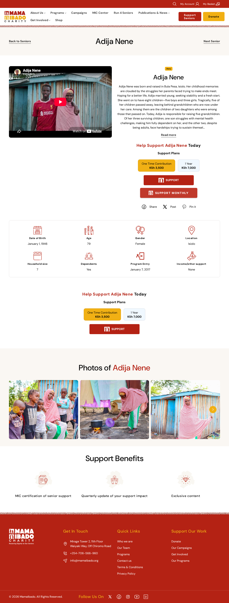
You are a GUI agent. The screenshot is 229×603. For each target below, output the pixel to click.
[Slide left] (16, 409)
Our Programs (180, 561)
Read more (168, 135)
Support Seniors (190, 16)
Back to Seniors (20, 41)
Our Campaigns (181, 548)
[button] (38, 13)
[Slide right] (212, 409)
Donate (213, 16)
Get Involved (179, 554)
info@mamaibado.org (84, 560)
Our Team (123, 548)
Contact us (124, 561)
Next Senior (212, 41)
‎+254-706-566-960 (84, 553)
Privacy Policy (126, 573)
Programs (123, 554)
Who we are (125, 541)
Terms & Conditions (130, 567)
